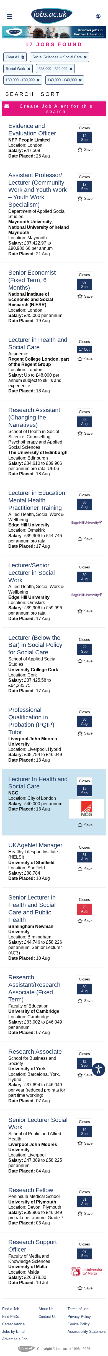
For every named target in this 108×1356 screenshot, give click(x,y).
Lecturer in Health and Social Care (37, 343)
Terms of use (78, 1309)
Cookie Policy (79, 1324)
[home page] (52, 22)
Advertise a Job (14, 1339)
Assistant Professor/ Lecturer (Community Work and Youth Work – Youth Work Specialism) (37, 190)
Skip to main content (22, 4)
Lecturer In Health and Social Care (38, 783)
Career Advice (13, 1324)
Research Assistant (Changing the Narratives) (34, 417)
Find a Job (10, 1309)
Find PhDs (10, 1317)
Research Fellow (30, 1190)
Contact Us (47, 1317)
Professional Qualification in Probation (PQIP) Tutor (31, 721)
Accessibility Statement (87, 1331)
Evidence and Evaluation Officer (32, 129)
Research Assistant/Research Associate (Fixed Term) (34, 988)
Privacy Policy (79, 1317)
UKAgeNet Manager (35, 845)
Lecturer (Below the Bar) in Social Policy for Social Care (35, 645)
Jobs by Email (13, 1331)
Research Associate (35, 1051)
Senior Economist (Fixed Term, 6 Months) (32, 280)
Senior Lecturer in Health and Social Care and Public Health (32, 908)
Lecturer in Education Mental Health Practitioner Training (36, 500)
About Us (45, 1309)
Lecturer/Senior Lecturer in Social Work (31, 573)
